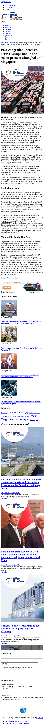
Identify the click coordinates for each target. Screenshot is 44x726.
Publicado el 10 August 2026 (10, 565)
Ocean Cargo (14, 43)
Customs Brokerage (17, 412)
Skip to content (6, 2)
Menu (3, 22)
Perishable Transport (19, 419)
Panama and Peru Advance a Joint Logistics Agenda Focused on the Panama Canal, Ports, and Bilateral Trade (20, 556)
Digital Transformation (33, 413)
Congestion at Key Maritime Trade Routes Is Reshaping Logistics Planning (20, 628)
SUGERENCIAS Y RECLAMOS (17, 723)
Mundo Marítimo (12, 278)
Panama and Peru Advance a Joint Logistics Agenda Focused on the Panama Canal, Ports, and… (20, 376)
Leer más (4, 498)
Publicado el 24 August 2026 (10, 493)
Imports (12, 416)
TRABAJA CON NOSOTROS (16, 721)
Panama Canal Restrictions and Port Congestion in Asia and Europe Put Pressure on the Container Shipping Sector (21, 484)
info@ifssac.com (10, 5)
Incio (2, 43)
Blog (7, 43)
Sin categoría (34, 420)
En (6, 37)
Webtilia (40, 718)
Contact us (8, 35)
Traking (7, 9)
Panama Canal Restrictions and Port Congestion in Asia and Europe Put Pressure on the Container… (21, 322)
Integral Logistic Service (21, 416)
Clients (7, 31)
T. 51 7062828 (10, 7)
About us (8, 27)
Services (8, 29)
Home (7, 25)
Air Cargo (4, 413)
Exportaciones (5, 416)
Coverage (8, 33)
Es (6, 39)
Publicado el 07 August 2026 (10, 636)
